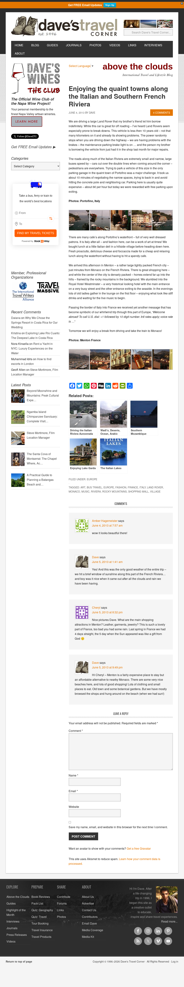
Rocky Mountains (114, 491)
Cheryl (96, 607)
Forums (62, 903)
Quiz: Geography (42, 910)
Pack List (37, 903)
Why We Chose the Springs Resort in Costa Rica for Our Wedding (34, 322)
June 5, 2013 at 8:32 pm (107, 612)
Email (73, 791)
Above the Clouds (17, 897)
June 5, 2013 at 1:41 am (107, 562)
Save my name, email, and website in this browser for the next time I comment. (118, 827)
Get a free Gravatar (139, 848)
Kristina (16, 333)
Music (85, 491)
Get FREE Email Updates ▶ (33, 146)
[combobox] (36, 213)
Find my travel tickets (35, 233)
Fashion (120, 487)
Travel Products (41, 937)
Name (73, 775)
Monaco (74, 491)
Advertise (88, 903)
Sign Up (109, 5)
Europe (92, 479)
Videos (10, 941)
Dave (95, 557)
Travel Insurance (42, 930)
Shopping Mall (138, 491)
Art (82, 487)
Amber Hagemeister (105, 521)
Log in (174, 961)
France (133, 487)
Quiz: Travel (39, 917)
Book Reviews (40, 897)
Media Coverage (92, 930)
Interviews (12, 921)
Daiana (15, 318)
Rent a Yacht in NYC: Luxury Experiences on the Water (32, 348)
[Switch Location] (50, 218)
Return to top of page (19, 961)
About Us (88, 897)
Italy (142, 487)
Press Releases (16, 935)
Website (74, 807)
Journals (11, 928)
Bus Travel (94, 487)
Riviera (96, 491)
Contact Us (89, 910)
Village (155, 491)
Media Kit (88, 937)
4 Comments (161, 112)
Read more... (169, 921)
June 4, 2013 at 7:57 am (107, 525)
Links (60, 910)
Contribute (63, 897)
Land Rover (155, 487)
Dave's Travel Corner (65, 26)
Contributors (90, 917)
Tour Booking (40, 923)
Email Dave (89, 923)
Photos (61, 917)
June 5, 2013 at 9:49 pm (107, 667)
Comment (76, 731)
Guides (11, 903)
